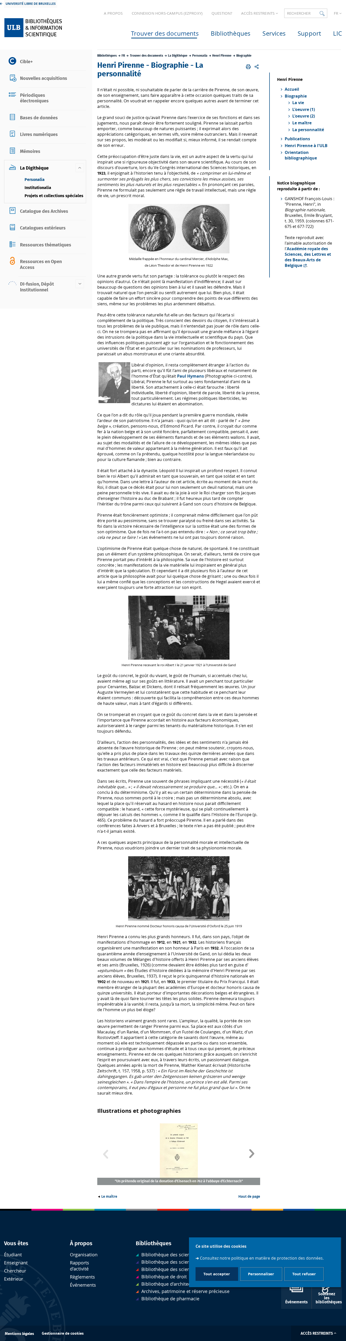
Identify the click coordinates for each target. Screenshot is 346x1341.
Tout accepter (216, 1274)
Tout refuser (304, 1274)
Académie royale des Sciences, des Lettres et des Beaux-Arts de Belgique (308, 257)
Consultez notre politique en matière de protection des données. (262, 1258)
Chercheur (15, 1271)
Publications (297, 139)
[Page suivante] (252, 1154)
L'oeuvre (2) (303, 116)
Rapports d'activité (79, 1266)
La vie (298, 102)
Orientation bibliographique (301, 155)
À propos (81, 1243)
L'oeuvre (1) (303, 109)
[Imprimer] (248, 67)
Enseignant (16, 1263)
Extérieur (13, 1279)
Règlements (82, 1277)
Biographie (296, 96)
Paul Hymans (191, 376)
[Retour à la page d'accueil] (44, 27)
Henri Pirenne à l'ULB (306, 145)
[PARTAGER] (256, 67)
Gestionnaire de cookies (63, 1333)
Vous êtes (16, 1243)
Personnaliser (261, 1274)
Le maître (109, 1196)
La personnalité (308, 129)
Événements (83, 1285)
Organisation (84, 1255)
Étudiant (13, 1255)
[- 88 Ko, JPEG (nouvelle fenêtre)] (178, 919)
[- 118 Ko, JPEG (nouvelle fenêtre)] (178, 252)
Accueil (292, 89)
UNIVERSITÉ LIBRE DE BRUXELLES (31, 4)
